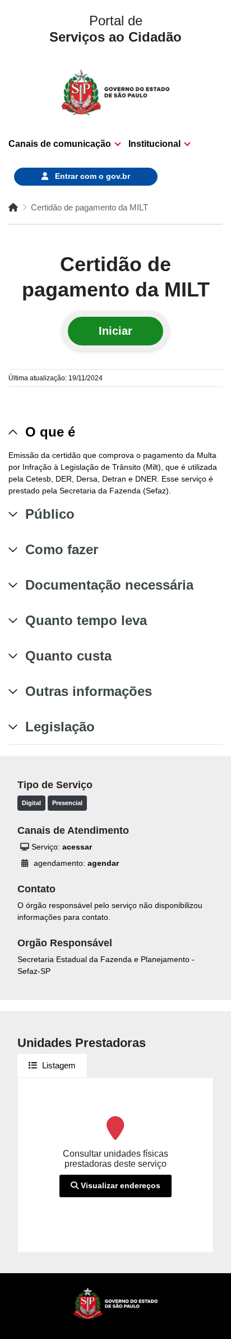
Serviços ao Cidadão (115, 28)
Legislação (60, 726)
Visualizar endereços (119, 1185)
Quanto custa (68, 655)
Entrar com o (91, 176)
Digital (31, 802)
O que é (50, 431)
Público (50, 514)
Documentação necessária (109, 584)
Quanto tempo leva (86, 620)
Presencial (67, 802)
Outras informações (88, 691)
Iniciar (115, 331)
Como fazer (61, 549)
